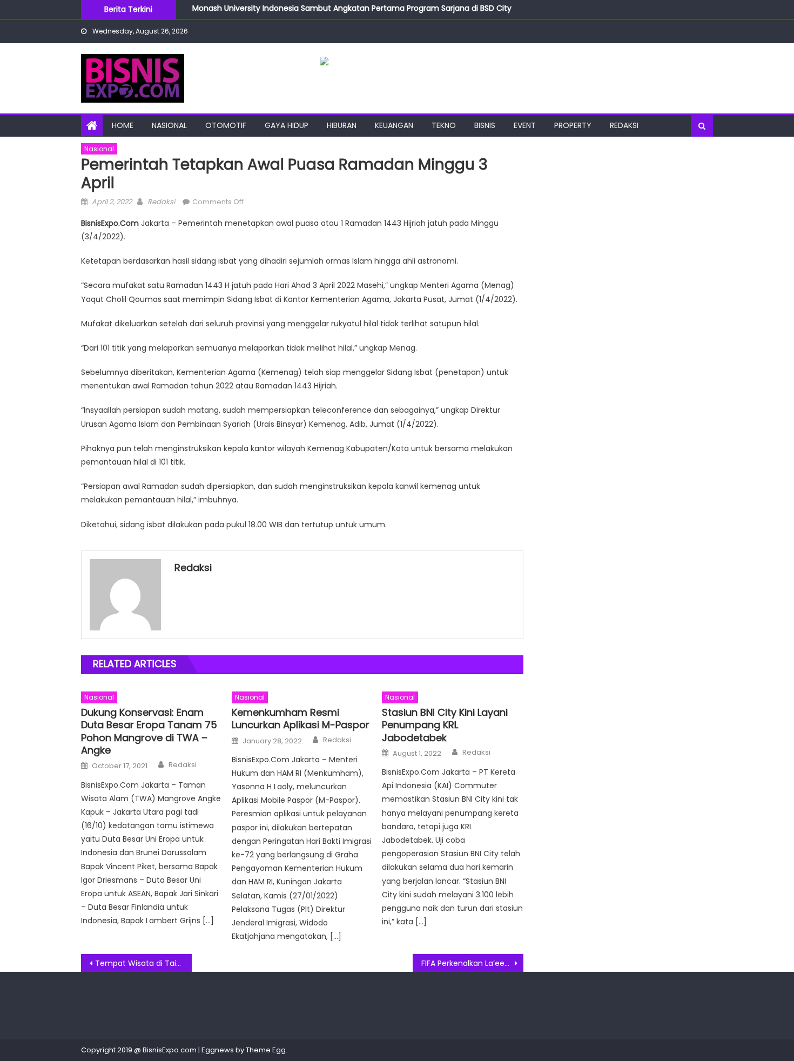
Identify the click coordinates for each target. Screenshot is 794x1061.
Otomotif (225, 125)
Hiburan (341, 125)
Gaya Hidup (286, 125)
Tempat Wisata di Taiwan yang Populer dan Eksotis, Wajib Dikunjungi (143, 963)
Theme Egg (266, 1050)
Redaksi (624, 125)
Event (525, 125)
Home (122, 125)
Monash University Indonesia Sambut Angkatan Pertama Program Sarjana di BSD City (352, 6)
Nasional (169, 125)
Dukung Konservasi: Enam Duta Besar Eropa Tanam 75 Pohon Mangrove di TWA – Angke (149, 731)
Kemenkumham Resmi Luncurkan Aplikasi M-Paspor (300, 718)
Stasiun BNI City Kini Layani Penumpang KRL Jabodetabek (445, 725)
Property (572, 125)
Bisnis (484, 125)
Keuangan (394, 125)
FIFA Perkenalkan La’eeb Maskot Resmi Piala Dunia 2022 (472, 963)
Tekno (444, 125)
